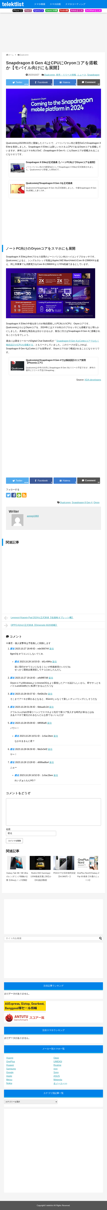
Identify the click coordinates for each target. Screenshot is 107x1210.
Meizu (9, 1079)
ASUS (57, 1076)
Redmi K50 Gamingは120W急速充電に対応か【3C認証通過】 (41, 876)
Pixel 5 (28, 10)
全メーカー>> (60, 1083)
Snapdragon (93, 75)
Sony (56, 1072)
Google (10, 1072)
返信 (51, 648)
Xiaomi (9, 1058)
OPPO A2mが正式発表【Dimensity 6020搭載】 (34, 625)
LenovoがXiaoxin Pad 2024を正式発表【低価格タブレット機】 (42, 617)
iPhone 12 (17, 10)
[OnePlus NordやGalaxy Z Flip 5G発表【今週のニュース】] (88, 863)
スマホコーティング (75, 4)
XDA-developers (93, 380)
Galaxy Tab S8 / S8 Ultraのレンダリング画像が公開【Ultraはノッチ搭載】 (17, 876)
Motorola (58, 1079)
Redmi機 (64, 10)
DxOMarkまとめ (93, 10)
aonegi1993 (33, 516)
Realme (57, 1065)
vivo (56, 1069)
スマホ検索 (39, 4)
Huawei (10, 1065)
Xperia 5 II (38, 10)
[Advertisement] (23, 32)
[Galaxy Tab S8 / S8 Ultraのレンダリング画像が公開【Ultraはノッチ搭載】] (17, 863)
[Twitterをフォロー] (8, 495)
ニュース (81, 75)
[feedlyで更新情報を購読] (19, 495)
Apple (9, 1076)
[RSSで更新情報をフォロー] (24, 495)
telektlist (13, 4)
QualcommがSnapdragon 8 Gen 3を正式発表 (49, 183)
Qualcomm (49, 75)
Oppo (56, 1058)
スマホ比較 (55, 4)
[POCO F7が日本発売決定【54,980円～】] (64, 863)
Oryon (96, 502)
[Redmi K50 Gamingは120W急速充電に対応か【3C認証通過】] (41, 863)
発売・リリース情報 (66, 75)
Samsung (11, 1069)
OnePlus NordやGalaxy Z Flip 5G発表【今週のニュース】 (88, 876)
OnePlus (10, 1061)
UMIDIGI (58, 1061)
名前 (8, 829)
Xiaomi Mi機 (51, 10)
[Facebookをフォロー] (13, 495)
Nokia (9, 1083)
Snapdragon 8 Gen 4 (82, 502)
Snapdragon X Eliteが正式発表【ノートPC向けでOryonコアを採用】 (61, 162)
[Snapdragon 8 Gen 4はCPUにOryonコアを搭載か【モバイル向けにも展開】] (65, 82)
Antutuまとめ (77, 10)
